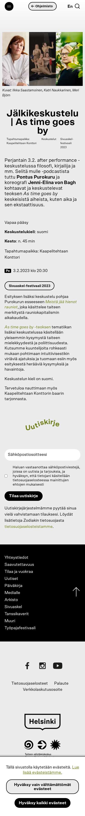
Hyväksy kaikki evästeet (42, 803)
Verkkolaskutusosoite (42, 690)
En (70, 7)
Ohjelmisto (44, 6)
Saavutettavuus (19, 565)
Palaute (61, 683)
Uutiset (11, 579)
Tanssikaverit (17, 614)
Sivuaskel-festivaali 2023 (29, 286)
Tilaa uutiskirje (23, 496)
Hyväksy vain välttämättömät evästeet (42, 787)
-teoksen (28, 327)
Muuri (10, 621)
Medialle (12, 593)
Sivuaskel (13, 607)
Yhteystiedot (16, 558)
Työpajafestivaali (20, 628)
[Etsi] (77, 6)
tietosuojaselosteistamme (29, 527)
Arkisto (11, 600)
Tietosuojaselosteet (29, 683)
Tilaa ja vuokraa (19, 572)
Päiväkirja (13, 586)
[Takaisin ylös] (76, 592)
